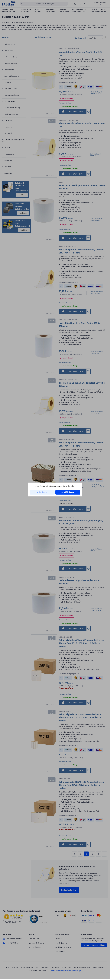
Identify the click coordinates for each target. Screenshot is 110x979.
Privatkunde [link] (42, 492)
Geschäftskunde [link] (67, 492)
